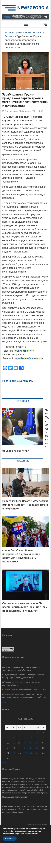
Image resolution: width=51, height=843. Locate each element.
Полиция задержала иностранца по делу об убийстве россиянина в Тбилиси (21, 668)
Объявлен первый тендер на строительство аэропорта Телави (21, 683)
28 (31, 753)
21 (31, 748)
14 (31, 743)
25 (14, 753)
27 (25, 753)
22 (37, 748)
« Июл (4, 762)
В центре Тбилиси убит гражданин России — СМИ (24, 689)
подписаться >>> (24, 350)
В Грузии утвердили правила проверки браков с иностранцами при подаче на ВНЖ (23, 676)
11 (14, 743)
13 (25, 743)
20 (25, 748)
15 (37, 743)
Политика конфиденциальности (36, 824)
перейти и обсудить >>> (29, 358)
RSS (4, 702)
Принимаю (9, 838)
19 (19, 748)
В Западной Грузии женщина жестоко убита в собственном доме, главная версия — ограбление (24, 695)
